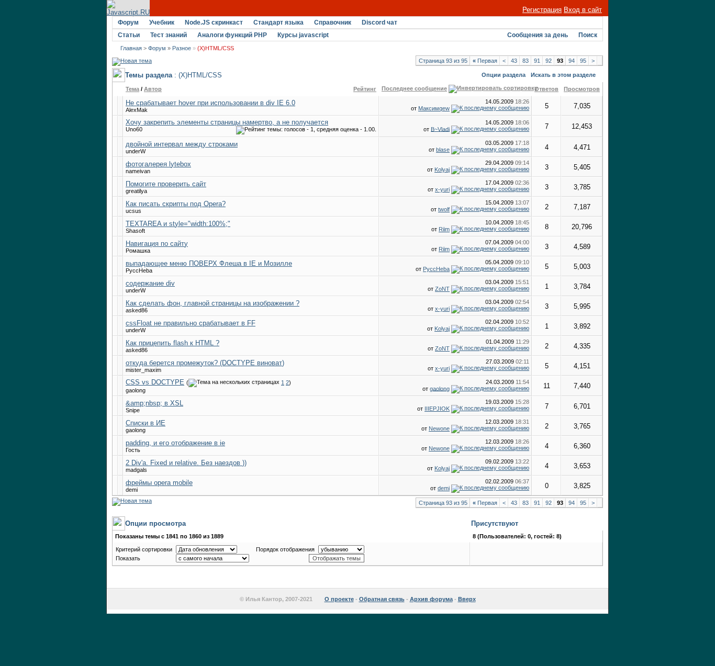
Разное (181, 48)
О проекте (339, 599)
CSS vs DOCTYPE (155, 382)
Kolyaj (442, 169)
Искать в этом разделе (563, 75)
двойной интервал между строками (182, 144)
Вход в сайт (583, 10)
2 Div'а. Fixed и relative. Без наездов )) (186, 463)
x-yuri (442, 189)
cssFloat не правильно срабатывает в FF (190, 323)
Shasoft (135, 231)
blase (443, 149)
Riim (444, 229)
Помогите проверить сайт (166, 184)
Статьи (129, 35)
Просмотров (582, 89)
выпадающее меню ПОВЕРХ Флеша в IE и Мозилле (209, 263)
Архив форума (431, 599)
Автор (153, 89)
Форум (128, 22)
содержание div (150, 283)
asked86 (137, 310)
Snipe (133, 410)
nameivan (138, 171)
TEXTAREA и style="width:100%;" (178, 224)
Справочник (332, 22)
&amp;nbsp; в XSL (154, 403)
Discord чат (379, 22)
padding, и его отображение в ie (175, 443)
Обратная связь (382, 599)
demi (132, 490)
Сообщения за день (537, 35)
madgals (136, 470)
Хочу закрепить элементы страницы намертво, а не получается (227, 122)
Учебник (161, 22)
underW (136, 151)
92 (548, 61)
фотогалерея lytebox (158, 164)
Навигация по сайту (157, 243)
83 (525, 61)
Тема (132, 89)
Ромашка (138, 250)
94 (571, 61)
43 (514, 61)
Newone (439, 428)
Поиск (587, 35)
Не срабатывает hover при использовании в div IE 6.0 (210, 103)
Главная (131, 48)
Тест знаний (168, 35)
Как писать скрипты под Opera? (176, 204)
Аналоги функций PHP (232, 35)
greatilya (136, 191)
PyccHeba (139, 270)
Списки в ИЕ (145, 423)
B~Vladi (440, 129)
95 (583, 61)
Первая (485, 61)
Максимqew (434, 108)
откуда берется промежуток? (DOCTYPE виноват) (205, 363)
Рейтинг (364, 89)
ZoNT (442, 289)
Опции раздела (504, 75)
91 (537, 61)
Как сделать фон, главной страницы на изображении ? (212, 303)
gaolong (136, 390)
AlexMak (137, 110)
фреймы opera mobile (159, 483)
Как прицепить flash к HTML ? (172, 343)
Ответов (546, 89)
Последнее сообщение (414, 88)
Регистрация (542, 10)
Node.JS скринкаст (214, 22)
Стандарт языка (278, 22)
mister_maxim (143, 370)
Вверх (467, 599)
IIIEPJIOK (437, 408)
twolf (444, 209)
